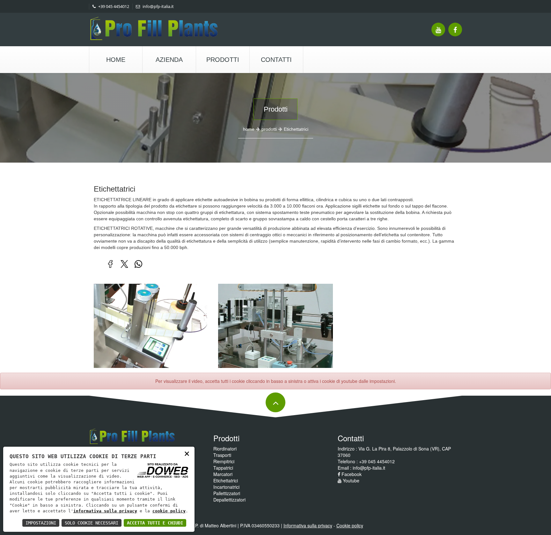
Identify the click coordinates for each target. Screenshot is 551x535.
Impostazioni (41, 522)
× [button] (187, 453)
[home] (154, 31)
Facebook (351, 474)
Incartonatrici (226, 487)
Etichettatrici (225, 480)
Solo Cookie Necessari (91, 522)
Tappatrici (223, 468)
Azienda (169, 59)
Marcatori (222, 474)
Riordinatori (225, 448)
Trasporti (222, 455)
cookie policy (169, 511)
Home (115, 59)
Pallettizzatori (226, 493)
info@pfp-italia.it (158, 6)
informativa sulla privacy (105, 511)
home (248, 129)
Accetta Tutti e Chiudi (155, 522)
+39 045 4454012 (113, 6)
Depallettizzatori (229, 499)
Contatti (276, 59)
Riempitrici (223, 461)
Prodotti (222, 59)
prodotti (269, 129)
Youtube (350, 480)
